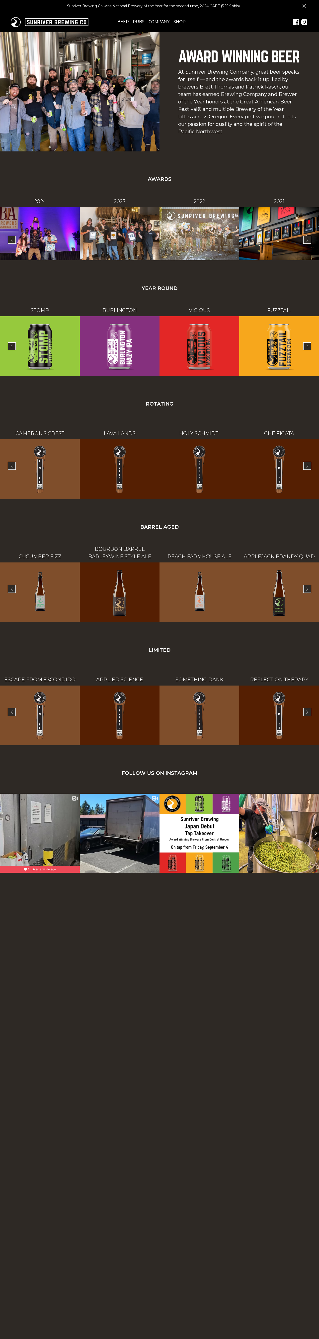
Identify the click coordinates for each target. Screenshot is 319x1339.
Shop (179, 21)
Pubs (139, 21)
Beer (123, 21)
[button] (12, 240)
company (159, 21)
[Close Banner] (304, 6)
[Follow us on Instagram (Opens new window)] (304, 22)
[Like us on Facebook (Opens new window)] (296, 22)
